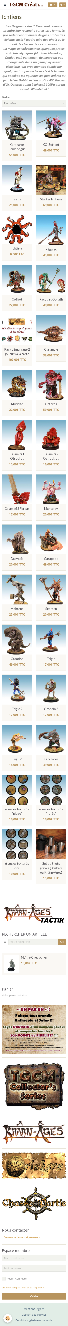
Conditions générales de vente (34, 1320)
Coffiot (17, 299)
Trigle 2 (17, 709)
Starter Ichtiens (51, 199)
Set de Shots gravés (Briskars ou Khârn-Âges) (51, 868)
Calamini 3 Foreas (17, 509)
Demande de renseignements (22, 1237)
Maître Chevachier (34, 957)
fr (61, 4)
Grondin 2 (51, 709)
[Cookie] (7, 1318)
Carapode (51, 559)
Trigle (51, 659)
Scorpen (51, 609)
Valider (34, 1296)
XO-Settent (51, 145)
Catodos (17, 659)
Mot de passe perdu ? (33, 1287)
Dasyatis (17, 559)
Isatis (17, 199)
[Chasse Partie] (34, 1203)
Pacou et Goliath (51, 299)
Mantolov (51, 509)
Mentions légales (34, 1309)
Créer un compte (11, 1287)
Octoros (51, 404)
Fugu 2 (17, 759)
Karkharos (51, 759)
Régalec (51, 249)
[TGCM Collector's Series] (34, 1086)
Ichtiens (17, 248)
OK (62, 942)
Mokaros (17, 609)
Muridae (17, 404)
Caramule (51, 350)
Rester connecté (17, 1278)
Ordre (6, 97)
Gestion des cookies (34, 1314)
